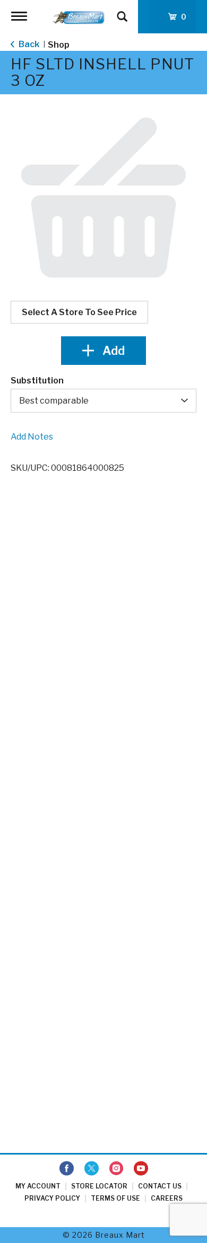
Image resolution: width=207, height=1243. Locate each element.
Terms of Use (115, 1198)
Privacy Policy (52, 1198)
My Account (38, 1186)
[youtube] (141, 1169)
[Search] (122, 11)
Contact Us (160, 1186)
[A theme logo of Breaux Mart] (79, 17)
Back (28, 44)
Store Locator (99, 1186)
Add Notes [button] (32, 437)
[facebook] (66, 1169)
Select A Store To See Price (79, 312)
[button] (103, 350)
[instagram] (116, 1169)
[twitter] (91, 1169)
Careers (167, 1198)
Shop (59, 45)
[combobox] (103, 400)
